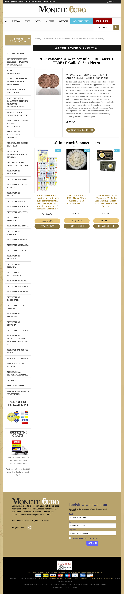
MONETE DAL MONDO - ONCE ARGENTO (17, 91)
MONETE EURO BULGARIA (13, 194)
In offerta (40, 572)
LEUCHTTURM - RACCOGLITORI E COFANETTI (15, 135)
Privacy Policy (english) (64, 578)
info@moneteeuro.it (15, 2)
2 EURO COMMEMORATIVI (15, 71)
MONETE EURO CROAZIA (17, 207)
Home (28, 572)
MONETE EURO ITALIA (16, 250)
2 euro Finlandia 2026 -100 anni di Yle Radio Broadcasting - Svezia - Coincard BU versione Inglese (106, 200)
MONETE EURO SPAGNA (17, 330)
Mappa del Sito (108, 578)
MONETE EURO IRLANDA (17, 245)
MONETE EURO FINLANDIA (13, 219)
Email (71, 514)
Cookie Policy (52, 578)
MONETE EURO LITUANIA (13, 265)
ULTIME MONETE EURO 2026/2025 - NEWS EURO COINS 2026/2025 (17, 62)
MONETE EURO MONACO (17, 286)
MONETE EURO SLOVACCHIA (13, 315)
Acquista (47, 221)
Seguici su (18, 527)
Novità (38, 21)
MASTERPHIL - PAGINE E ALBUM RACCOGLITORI (17, 123)
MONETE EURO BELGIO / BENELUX (17, 186)
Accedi (111, 2)
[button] (76, 48)
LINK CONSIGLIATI (15, 386)
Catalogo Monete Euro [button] (18, 40)
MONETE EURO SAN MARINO (15, 306)
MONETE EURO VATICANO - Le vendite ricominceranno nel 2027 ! (17, 340)
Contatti (63, 21)
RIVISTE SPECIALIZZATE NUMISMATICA (18, 392)
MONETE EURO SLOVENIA (13, 323)
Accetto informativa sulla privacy (87, 538)
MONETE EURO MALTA (17, 281)
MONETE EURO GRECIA (17, 240)
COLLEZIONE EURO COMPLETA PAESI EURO (17, 164)
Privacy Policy (42, 578)
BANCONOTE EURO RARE (18, 358)
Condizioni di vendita (65, 572)
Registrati (54, 572)
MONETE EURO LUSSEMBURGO (14, 274)
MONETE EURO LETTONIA (13, 257)
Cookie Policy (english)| (81, 578)
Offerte (50, 21)
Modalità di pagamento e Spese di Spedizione (87, 572)
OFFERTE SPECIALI (15, 54)
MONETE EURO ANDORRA (13, 172)
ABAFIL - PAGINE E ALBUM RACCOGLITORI (17, 113)
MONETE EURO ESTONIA (17, 212)
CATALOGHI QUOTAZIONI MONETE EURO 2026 (17, 154)
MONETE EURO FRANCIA (17, 226)
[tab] (18, 40)
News (27, 21)
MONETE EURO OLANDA (17, 292)
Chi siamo (16, 21)
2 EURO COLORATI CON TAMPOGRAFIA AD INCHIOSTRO (17, 81)
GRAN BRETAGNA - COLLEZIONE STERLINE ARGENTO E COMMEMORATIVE (17, 102)
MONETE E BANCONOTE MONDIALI (17, 351)
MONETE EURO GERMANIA (13, 232)
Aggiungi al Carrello (80, 130)
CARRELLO (102, 21)
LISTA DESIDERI (47, 226)
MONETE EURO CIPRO (16, 201)
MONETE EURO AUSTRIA (17, 179)
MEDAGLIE (12, 380)
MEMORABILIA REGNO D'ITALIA (17, 365)
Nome (71, 522)
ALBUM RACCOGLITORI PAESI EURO (17, 144)
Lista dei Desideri (81, 21)
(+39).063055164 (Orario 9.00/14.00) (41, 2)
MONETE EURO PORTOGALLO (13, 298)
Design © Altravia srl (95, 578)
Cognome (73, 530)
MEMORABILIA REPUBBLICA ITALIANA (17, 373)
